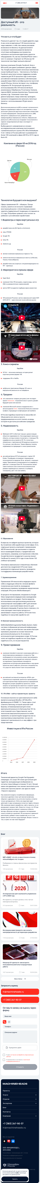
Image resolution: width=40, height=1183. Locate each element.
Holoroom (11, 401)
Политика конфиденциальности (12, 1155)
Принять (15, 1179)
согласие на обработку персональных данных (20, 1055)
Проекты (6, 1091)
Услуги (5, 1095)
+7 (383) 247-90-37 (21, 3)
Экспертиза (7, 1103)
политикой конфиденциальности (18, 1060)
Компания (7, 1116)
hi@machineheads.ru (13, 991)
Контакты (7, 1112)
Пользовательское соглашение (12, 1158)
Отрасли (6, 1099)
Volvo (15, 409)
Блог (4, 1108)
